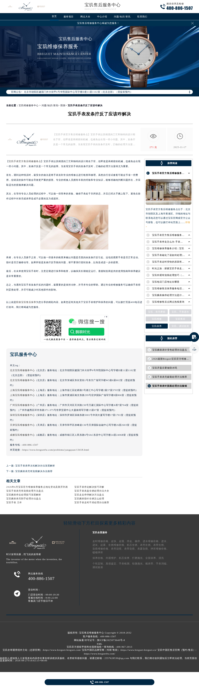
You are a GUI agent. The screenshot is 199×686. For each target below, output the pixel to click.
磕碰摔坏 (98, 552)
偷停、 (139, 541)
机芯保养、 (125, 558)
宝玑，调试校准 (180, 326)
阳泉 (62, 105)
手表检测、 (125, 563)
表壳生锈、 (146, 545)
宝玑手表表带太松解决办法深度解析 (35, 465)
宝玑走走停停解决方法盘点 (89, 494)
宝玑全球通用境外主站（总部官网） (22, 650)
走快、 (115, 541)
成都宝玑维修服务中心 (22, 435)
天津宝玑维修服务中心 (22, 425)
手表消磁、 (162, 563)
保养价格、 (99, 558)
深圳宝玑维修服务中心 (22, 415)
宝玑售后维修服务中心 (91, 632)
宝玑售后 (180, 319)
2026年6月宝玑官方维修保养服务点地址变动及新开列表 (37, 487)
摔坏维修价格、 (160, 548)
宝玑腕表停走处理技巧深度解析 (23, 494)
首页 (54, 16)
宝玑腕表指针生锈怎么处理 (89, 498)
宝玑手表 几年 (14, 502)
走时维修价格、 (102, 541)
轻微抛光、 (138, 563)
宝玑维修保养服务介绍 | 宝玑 (168, 248)
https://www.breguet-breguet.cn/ (139, 650)
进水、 (165, 541)
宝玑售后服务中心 (103, 4)
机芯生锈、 (133, 545)
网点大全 (85, 16)
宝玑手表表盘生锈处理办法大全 (91, 491)
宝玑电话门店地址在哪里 (165, 282)
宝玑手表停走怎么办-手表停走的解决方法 (175, 242)
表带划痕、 (130, 548)
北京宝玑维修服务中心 (22, 370)
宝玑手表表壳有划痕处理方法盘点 (25, 491)
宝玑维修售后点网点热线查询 (168, 302)
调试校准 (98, 567)
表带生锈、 (160, 545)
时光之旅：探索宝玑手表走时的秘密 (172, 268)
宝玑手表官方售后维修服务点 (25, 161)
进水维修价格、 (152, 541)
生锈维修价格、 (117, 545)
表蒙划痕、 (144, 548)
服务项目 (69, 16)
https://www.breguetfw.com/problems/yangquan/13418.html (55, 450)
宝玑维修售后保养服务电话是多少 (170, 288)
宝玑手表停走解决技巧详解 (89, 487)
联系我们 (142, 16)
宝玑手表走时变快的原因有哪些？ (170, 262)
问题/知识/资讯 (122, 16)
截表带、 (150, 563)
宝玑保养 (157, 326)
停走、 (131, 541)
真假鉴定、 (112, 563)
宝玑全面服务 (100, 532)
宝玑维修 (157, 319)
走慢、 (123, 541)
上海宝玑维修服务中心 (22, 390)
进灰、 (96, 545)
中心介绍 (102, 16)
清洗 (161, 558)
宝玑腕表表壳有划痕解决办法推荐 (34, 471)
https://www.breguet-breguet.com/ (62, 650)
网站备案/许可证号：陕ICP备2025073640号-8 (99, 640)
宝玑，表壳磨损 (156, 312)
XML (99, 644)
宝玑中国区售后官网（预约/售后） (176, 650)
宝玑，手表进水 (180, 312)
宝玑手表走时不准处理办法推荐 (91, 502)
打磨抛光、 (138, 558)
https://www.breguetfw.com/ (99, 653)
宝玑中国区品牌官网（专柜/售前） (101, 650)
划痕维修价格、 (102, 548)
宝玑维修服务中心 (29, 105)
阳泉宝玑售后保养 (26, 302)
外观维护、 (112, 558)
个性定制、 (99, 563)
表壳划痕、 (117, 548)
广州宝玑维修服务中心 (22, 405)
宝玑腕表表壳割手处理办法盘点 (23, 498)
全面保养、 (152, 558)
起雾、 (104, 545)
